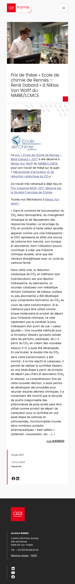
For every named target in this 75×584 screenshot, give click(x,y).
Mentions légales (20, 555)
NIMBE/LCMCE (48, 163)
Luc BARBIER (55, 441)
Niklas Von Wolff (22, 163)
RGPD (34, 555)
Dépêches (16, 466)
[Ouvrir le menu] (63, 7)
